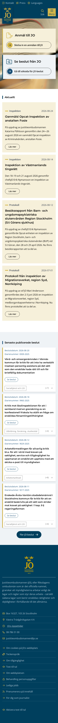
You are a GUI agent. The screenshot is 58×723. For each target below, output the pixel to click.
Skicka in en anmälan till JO (28, 45)
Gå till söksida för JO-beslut (28, 71)
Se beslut (12, 380)
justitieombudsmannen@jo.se (22, 638)
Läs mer (14, 147)
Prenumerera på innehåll (19, 691)
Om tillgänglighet (15, 660)
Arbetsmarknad (13, 477)
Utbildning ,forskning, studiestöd (21, 431)
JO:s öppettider (15, 626)
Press (22, 3)
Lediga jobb (12, 685)
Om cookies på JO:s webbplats (22, 648)
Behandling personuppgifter (21, 679)
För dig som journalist (17, 697)
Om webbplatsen (15, 672)
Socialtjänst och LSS (15, 388)
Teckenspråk (13, 654)
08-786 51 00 (12, 632)
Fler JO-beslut (27, 534)
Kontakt (10, 3)
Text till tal (11, 666)
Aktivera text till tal (16, 709)
